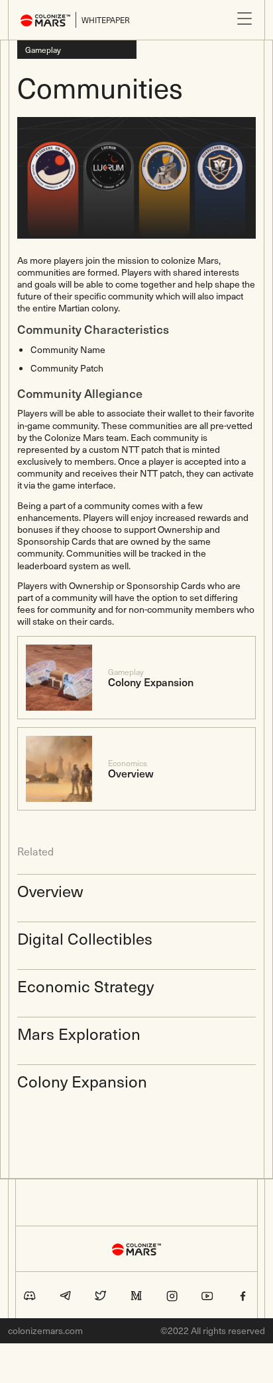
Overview (50, 890)
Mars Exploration (78, 1033)
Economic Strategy (85, 986)
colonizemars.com (45, 1330)
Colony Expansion (82, 1081)
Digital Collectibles (84, 938)
